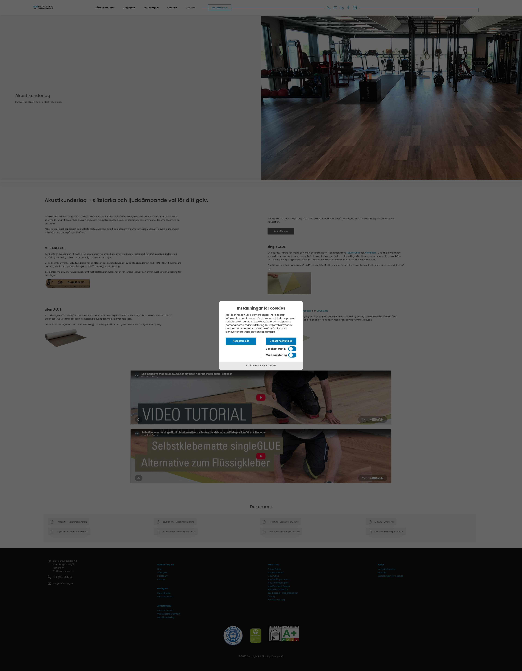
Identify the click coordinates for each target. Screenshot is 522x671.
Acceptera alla (241, 341)
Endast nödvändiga (281, 341)
